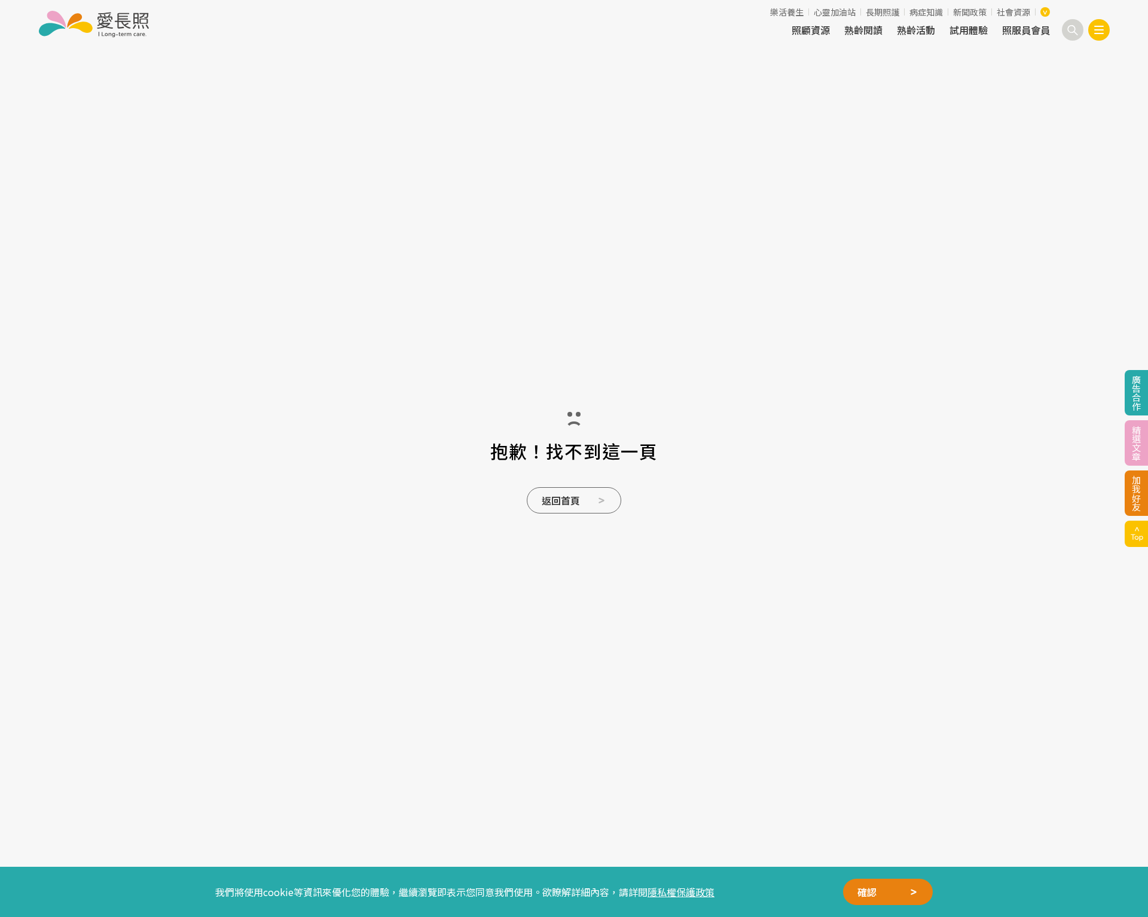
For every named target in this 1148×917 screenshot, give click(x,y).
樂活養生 (787, 12)
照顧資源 (811, 30)
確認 (867, 892)
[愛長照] (93, 24)
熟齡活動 (916, 30)
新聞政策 (970, 12)
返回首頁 (561, 500)
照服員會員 (1026, 30)
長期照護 (882, 12)
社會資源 (1013, 12)
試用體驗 (968, 30)
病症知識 (926, 12)
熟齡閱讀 (863, 30)
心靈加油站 (835, 12)
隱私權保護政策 (681, 892)
